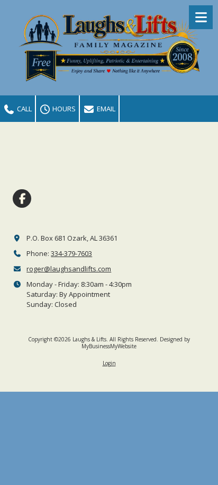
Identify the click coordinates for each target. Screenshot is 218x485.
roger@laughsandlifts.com (68, 269)
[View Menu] (201, 17)
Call (23, 108)
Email (105, 108)
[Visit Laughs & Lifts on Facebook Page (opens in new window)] (22, 198)
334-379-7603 (71, 253)
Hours (63, 108)
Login (109, 363)
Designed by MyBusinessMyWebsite (135, 342)
